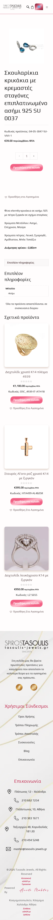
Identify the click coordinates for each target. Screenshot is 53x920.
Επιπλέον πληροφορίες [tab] (20, 262)
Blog (26, 751)
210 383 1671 (30, 818)
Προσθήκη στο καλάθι (26, 167)
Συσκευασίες (26, 742)
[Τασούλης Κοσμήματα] (12, 7)
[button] (28, 7)
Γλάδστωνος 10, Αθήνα (30, 809)
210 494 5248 (30, 840)
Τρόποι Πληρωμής (26, 725)
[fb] (19, 687)
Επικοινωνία (26, 759)
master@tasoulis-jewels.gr (30, 849)
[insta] (34, 687)
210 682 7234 (30, 800)
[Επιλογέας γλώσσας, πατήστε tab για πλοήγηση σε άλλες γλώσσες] (39, 7)
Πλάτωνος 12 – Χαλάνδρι (30, 791)
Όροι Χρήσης (26, 716)
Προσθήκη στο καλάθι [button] (26, 399)
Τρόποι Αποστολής (26, 733)
